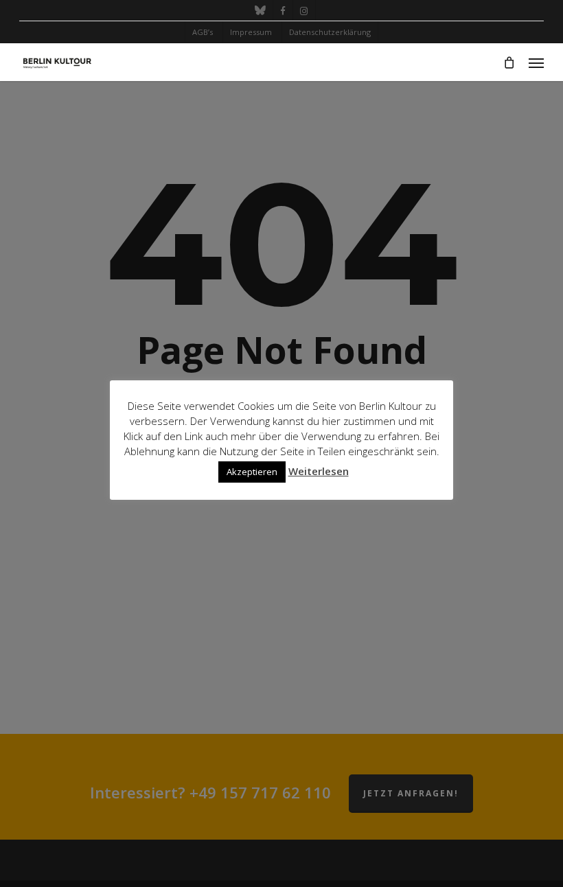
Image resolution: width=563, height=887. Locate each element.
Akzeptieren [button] (252, 471)
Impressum (251, 32)
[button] (536, 62)
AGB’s (202, 32)
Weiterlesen (318, 471)
